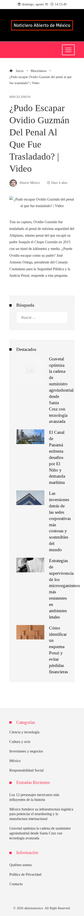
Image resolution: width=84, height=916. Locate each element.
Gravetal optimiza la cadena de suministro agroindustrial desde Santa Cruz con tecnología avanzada (61, 390)
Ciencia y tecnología (24, 732)
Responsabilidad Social (26, 770)
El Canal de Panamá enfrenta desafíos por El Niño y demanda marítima (57, 457)
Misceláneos (19, 97)
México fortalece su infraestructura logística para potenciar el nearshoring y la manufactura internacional (41, 814)
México (15, 761)
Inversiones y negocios (26, 751)
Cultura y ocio (19, 742)
